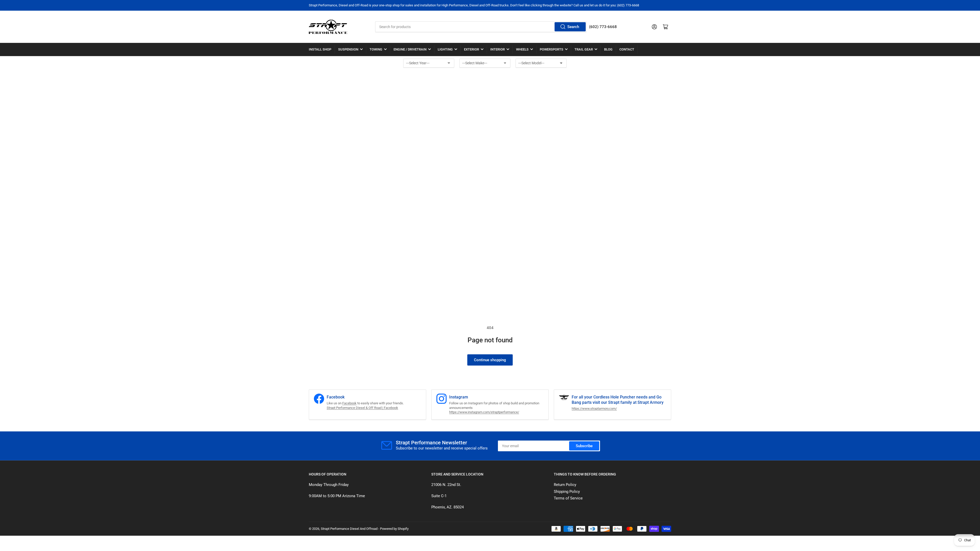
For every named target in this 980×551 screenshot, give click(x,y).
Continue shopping (490, 360)
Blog (608, 49)
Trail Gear (583, 49)
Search (573, 26)
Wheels (522, 49)
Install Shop (320, 49)
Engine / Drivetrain (410, 49)
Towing (376, 49)
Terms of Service (568, 498)
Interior (497, 49)
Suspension (348, 49)
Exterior (471, 49)
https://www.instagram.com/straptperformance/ (484, 412)
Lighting (445, 49)
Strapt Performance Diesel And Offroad (349, 529)
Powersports (551, 49)
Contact (626, 49)
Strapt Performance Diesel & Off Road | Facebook (362, 408)
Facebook (349, 403)
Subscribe (584, 446)
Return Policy (565, 484)
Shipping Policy (567, 491)
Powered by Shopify (394, 529)
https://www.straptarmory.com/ (594, 408)
